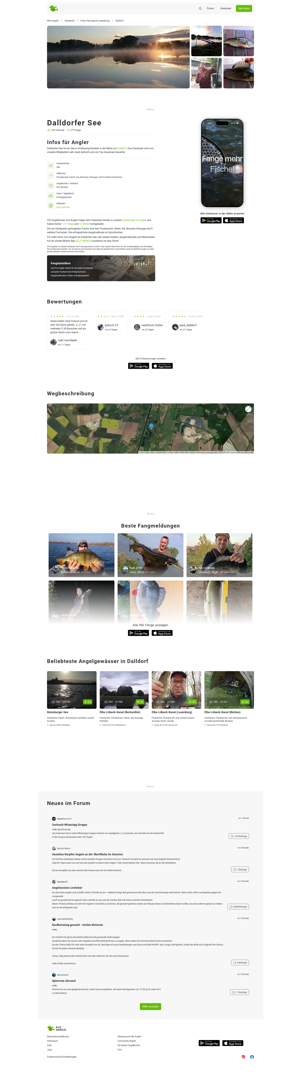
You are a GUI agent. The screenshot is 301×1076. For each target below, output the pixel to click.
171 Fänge (68, 223)
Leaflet (141, 452)
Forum (210, 8)
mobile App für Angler (134, 220)
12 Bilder (84, 223)
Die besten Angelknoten (129, 1045)
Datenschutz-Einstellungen (62, 1056)
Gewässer (225, 8)
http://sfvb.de (63, 207)
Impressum (52, 1041)
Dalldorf (121, 148)
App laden (244, 8)
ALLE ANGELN (84, 240)
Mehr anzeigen (150, 1006)
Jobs (49, 1049)
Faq (120, 1049)
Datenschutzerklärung (58, 1036)
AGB (49, 1045)
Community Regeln (127, 1041)
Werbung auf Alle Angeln (129, 1036)
